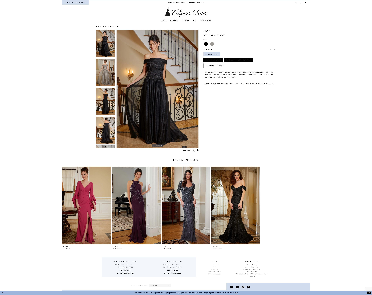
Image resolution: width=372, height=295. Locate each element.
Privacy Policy (252, 265)
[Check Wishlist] (305, 2)
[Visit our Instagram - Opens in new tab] (243, 287)
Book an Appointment (213, 60)
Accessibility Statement (252, 269)
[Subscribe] (169, 285)
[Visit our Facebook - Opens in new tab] (237, 287)
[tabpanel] (105, 44)
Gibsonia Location (214, 274)
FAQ (214, 267)
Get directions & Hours (125, 273)
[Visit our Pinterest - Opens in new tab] (248, 287)
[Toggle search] (295, 2)
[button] (300, 2)
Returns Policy (252, 271)
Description (209, 66)
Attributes (221, 66)
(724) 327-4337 (125, 270)
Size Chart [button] (272, 49)
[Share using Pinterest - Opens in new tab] (198, 150)
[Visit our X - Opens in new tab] (231, 287)
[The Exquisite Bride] (186, 12)
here (236, 293)
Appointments (214, 265)
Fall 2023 (114, 27)
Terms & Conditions (251, 267)
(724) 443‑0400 (172, 270)
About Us (214, 269)
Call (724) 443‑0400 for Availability (238, 60)
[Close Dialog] (3, 293)
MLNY (105, 27)
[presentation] (86, 205)
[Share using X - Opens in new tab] (194, 150)
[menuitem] (75, 2)
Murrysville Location (215, 271)
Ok (369, 293)
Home (98, 27)
